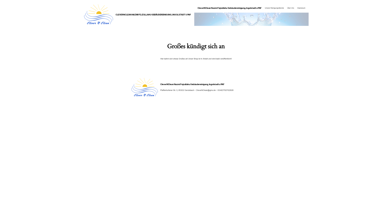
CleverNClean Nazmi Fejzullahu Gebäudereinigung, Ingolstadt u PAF (153, 14)
